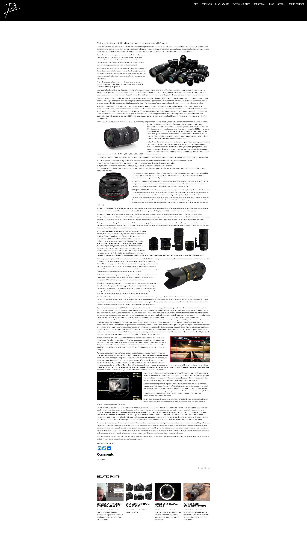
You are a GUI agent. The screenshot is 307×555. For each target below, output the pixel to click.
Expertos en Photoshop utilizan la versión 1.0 (109, 505)
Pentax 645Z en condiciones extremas (194, 505)
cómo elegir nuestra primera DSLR (142, 46)
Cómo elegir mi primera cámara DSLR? (138, 505)
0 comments (113, 509)
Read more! (104, 519)
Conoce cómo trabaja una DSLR (166, 505)
